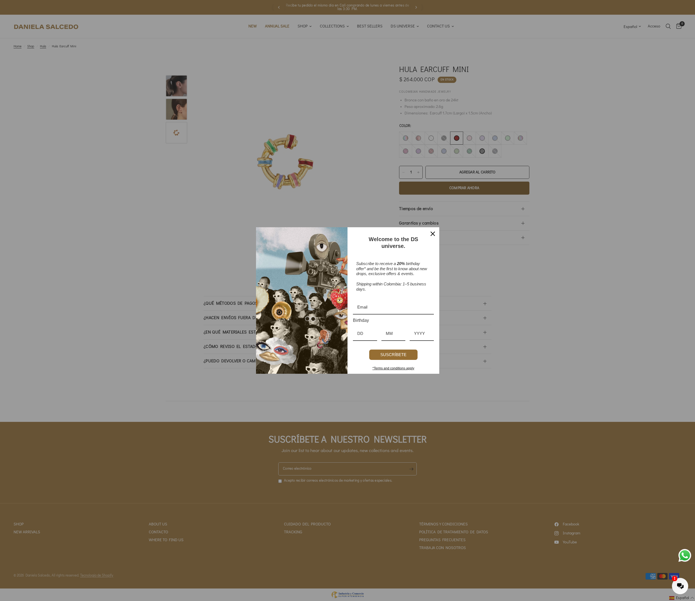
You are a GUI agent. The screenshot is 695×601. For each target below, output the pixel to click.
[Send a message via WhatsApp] (684, 555)
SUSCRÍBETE (393, 354)
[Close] (432, 233)
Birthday (361, 320)
